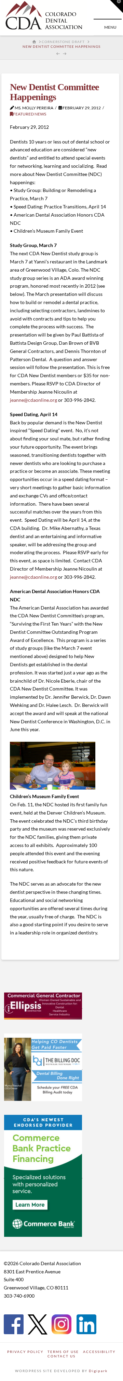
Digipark (98, 1371)
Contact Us (61, 1356)
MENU (110, 27)
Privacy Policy (25, 1352)
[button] (116, 6)
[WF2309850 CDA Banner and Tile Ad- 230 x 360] (43, 1175)
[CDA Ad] (43, 1005)
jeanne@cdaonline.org (33, 400)
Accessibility (99, 1352)
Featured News (29, 114)
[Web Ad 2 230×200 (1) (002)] (43, 1067)
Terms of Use (63, 1352)
